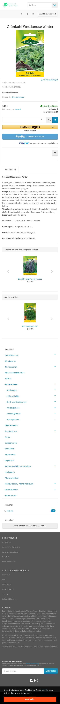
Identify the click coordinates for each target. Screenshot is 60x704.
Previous (8, 271)
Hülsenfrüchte (13, 396)
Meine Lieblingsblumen (15, 372)
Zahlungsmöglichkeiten (11, 547)
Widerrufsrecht (7, 589)
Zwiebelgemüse (13, 413)
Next (51, 271)
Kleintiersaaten (11, 425)
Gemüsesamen (18, 97)
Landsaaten (10, 472)
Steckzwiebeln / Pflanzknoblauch (19, 483)
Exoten (7, 437)
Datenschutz (6, 584)
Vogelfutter (9, 460)
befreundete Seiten (9, 561)
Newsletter (6, 557)
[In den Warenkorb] (55, 120)
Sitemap (5, 594)
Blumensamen (11, 367)
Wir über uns (6, 542)
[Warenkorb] (21, 14)
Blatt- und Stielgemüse (17, 402)
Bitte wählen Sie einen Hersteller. (29, 526)
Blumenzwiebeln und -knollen (18, 466)
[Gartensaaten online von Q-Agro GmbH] (10, 5)
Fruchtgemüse (13, 419)
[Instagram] (36, 680)
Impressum (6, 575)
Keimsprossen (11, 443)
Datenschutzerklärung (32, 664)
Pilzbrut (8, 378)
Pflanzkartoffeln (11, 478)
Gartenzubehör (11, 489)
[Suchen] (54, 5)
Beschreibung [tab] (10, 169)
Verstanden (30, 699)
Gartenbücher (11, 495)
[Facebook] (31, 680)
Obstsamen (9, 448)
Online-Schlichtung (9, 599)
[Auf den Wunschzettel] (55, 153)
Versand (18, 109)
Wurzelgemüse (13, 407)
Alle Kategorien (47, 14)
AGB (3, 580)
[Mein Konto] (27, 14)
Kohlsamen (12, 390)
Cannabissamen (11, 355)
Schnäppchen (10, 361)
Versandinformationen (10, 552)
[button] (30, 128)
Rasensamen (10, 454)
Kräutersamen (11, 431)
